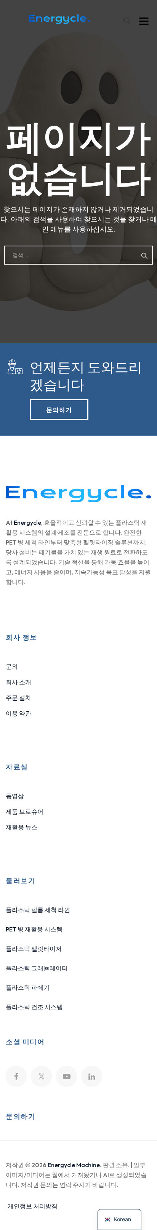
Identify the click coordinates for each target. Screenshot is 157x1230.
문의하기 (59, 409)
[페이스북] (16, 1076)
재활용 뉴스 (21, 827)
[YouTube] (66, 1076)
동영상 (15, 796)
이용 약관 (18, 713)
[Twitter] (41, 1076)
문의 (12, 666)
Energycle (27, 522)
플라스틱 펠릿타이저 (34, 948)
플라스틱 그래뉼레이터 (37, 968)
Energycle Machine (74, 1165)
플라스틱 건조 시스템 (34, 1007)
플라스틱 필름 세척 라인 (38, 910)
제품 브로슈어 (24, 811)
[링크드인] (91, 1076)
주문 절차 (18, 697)
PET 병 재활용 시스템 (34, 929)
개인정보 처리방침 (33, 1206)
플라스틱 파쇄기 (28, 987)
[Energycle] (59, 19)
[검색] (126, 20)
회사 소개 (18, 682)
